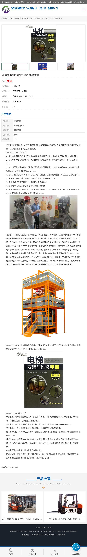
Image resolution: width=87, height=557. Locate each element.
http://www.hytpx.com (9, 467)
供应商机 (19, 18)
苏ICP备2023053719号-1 (33, 531)
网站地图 (61, 535)
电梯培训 (29, 18)
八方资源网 (35, 535)
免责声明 (44, 535)
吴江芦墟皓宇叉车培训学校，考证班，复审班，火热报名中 (25, 519)
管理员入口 (53, 535)
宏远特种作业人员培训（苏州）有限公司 (54, 531)
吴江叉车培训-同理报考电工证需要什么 (65, 519)
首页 (12, 18)
